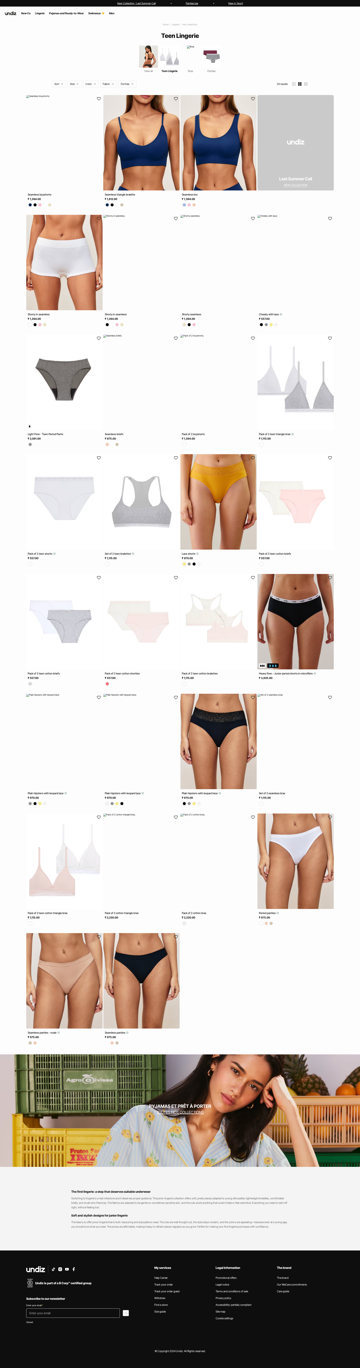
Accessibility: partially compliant (233, 1304)
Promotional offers (226, 1277)
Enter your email (34, 1305)
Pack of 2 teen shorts (40, 553)
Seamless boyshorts (39, 194)
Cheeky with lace (269, 314)
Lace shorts (189, 553)
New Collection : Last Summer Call (136, 3)
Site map (220, 1311)
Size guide (160, 1311)
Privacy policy (223, 1298)
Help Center (161, 1277)
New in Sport (235, 3)
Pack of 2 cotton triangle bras (122, 912)
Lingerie (175, 24)
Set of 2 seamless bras (272, 793)
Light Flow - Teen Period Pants (45, 433)
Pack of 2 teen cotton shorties (122, 673)
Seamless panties (115, 1032)
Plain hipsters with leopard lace (46, 793)
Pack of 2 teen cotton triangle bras (48, 912)
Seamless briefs (114, 433)
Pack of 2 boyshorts (193, 433)
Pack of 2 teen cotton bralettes (200, 673)
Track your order (163, 1284)
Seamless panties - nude (42, 1032)
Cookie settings (224, 1318)
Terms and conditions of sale (232, 1291)
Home (166, 24)
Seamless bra (189, 194)
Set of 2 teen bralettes (118, 553)
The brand (283, 1277)
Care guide (283, 1291)
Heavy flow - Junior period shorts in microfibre (286, 673)
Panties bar (192, 3)
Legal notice (222, 1284)
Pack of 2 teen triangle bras (275, 433)
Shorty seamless (191, 314)
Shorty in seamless (39, 314)
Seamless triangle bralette (120, 194)
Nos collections (190, 24)
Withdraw (159, 1298)
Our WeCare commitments (292, 1284)
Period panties (267, 912)
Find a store (161, 1304)
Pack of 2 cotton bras (194, 912)
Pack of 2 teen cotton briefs (275, 553)
